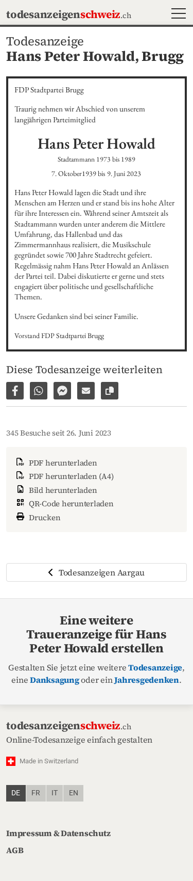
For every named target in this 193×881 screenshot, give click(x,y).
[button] (176, 14)
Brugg (163, 56)
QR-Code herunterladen (70, 503)
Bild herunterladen (62, 490)
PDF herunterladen (62, 462)
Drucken (44, 517)
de (15, 793)
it (54, 793)
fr (35, 793)
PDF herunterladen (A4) (70, 476)
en (73, 793)
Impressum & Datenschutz (58, 833)
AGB (14, 850)
